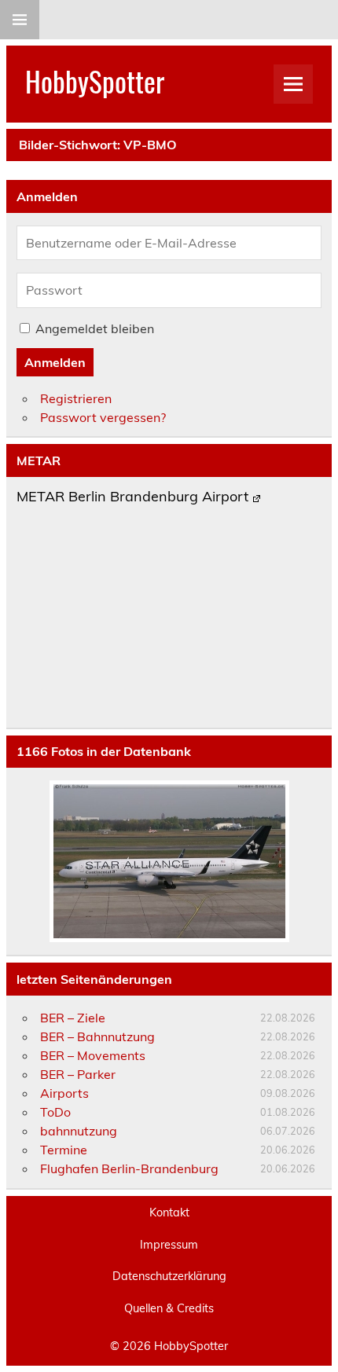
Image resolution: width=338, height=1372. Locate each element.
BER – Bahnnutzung (97, 1036)
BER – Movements (92, 1055)
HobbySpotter (94, 81)
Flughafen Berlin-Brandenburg (129, 1168)
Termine (63, 1149)
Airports (64, 1093)
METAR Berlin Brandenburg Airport (132, 497)
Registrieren (76, 398)
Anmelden (55, 362)
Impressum (169, 1244)
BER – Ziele (72, 1017)
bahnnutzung (78, 1131)
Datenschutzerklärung (169, 1276)
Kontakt (169, 1212)
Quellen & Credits (169, 1308)
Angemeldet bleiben (94, 328)
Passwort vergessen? (103, 417)
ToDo (55, 1112)
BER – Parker (78, 1074)
